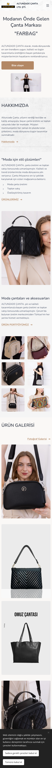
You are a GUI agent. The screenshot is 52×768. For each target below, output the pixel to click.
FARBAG (26, 33)
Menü (48, 5)
